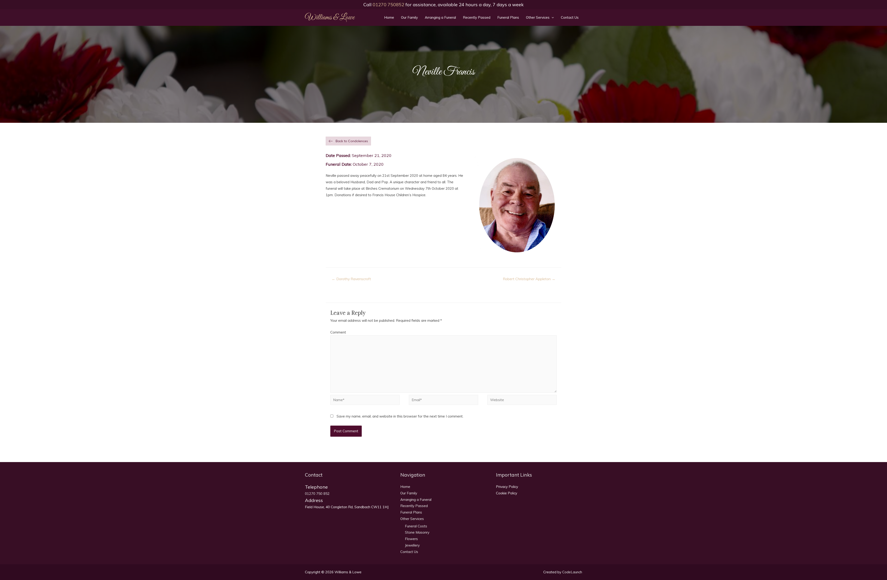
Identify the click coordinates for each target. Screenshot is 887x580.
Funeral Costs (416, 526)
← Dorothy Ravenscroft (351, 278)
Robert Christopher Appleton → (529, 278)
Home (389, 17)
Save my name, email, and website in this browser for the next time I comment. (400, 416)
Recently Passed (476, 17)
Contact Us (570, 17)
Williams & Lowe (329, 17)
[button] (348, 141)
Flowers (411, 539)
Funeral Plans (508, 17)
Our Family (409, 17)
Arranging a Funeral (440, 17)
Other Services (538, 17)
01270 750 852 (317, 493)
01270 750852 (388, 4)
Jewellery (412, 545)
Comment (338, 332)
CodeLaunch (572, 572)
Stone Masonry (417, 532)
